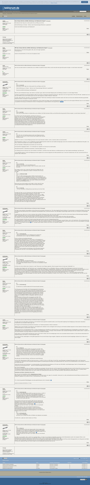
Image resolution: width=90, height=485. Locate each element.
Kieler (4, 47)
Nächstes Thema (48, 472)
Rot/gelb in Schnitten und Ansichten (8, 464)
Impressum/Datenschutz (16, 11)
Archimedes (5, 81)
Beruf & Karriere (9, 13)
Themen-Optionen (79, 16)
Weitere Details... (54, 2)
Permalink (43, 65)
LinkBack (73, 16)
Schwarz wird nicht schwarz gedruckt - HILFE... (10, 465)
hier (8, 40)
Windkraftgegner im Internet (36, 374)
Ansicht (85, 16)
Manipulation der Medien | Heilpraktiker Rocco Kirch (24, 372)
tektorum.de (4, 13)
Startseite (4, 11)
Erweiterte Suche (76, 11)
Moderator (4, 48)
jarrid (4, 65)
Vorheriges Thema (42, 472)
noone (4, 20)
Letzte (84, 458)
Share (88, 28)
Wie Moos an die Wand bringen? (8, 468)
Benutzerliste (10, 11)
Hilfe (6, 11)
